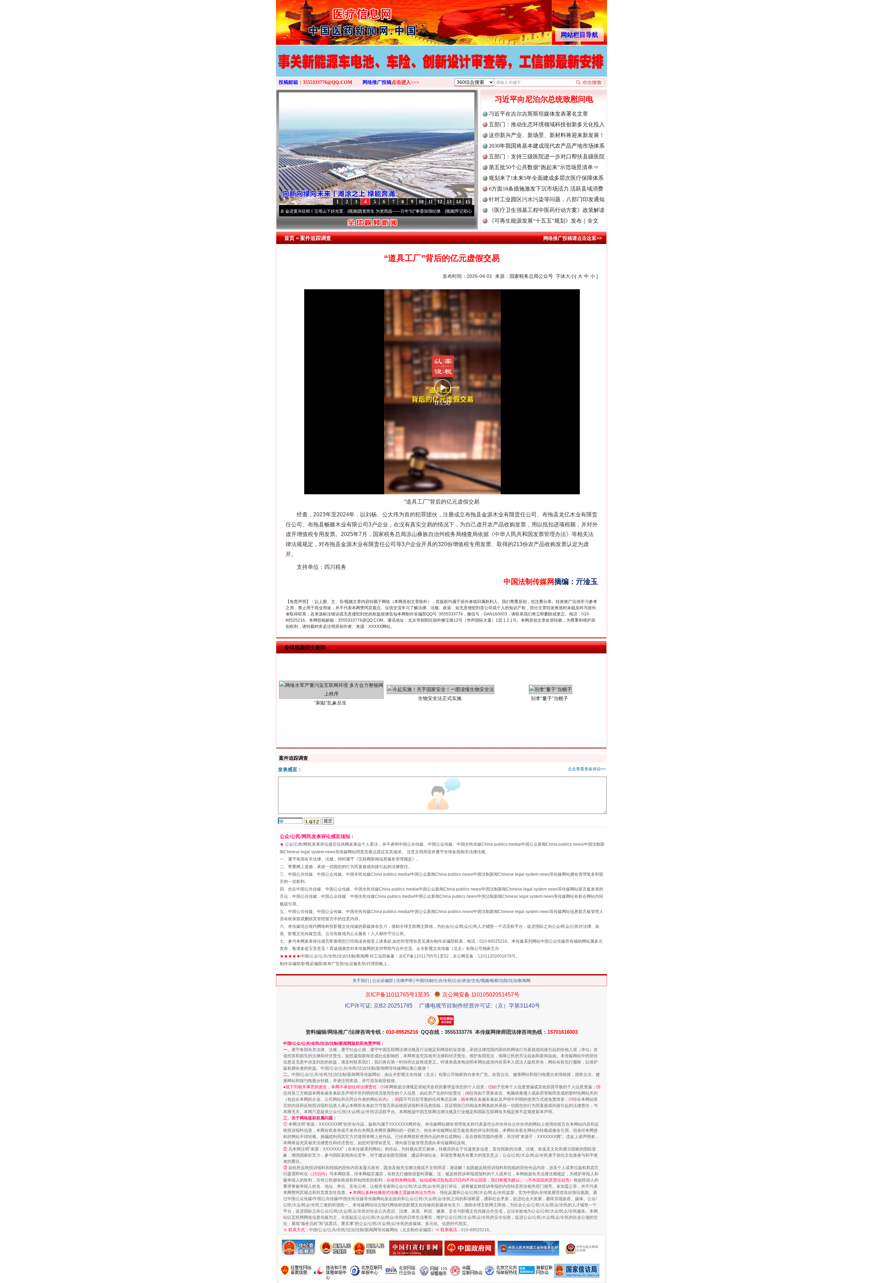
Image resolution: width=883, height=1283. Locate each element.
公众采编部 (382, 980)
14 (458, 201)
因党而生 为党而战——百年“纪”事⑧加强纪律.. (352, 211)
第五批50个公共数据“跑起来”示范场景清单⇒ (543, 167)
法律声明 (404, 980)
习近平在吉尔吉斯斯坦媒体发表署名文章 (538, 114)
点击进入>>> (405, 82)
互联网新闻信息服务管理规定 (385, 859)
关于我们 (361, 980)
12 (439, 201)
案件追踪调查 (315, 238)
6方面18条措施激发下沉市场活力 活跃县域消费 (546, 189)
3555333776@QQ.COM (327, 82)
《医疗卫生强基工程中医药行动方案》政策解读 (547, 210)
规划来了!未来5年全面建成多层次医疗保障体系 (546, 178)
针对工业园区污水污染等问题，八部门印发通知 (547, 199)
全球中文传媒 (333, 20)
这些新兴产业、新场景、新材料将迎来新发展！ (547, 135)
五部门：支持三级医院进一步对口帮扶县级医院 (547, 156)
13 (449, 201)
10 (421, 201)
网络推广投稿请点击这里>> (572, 238)
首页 (289, 238)
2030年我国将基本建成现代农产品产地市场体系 (547, 146)
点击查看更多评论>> (587, 769)
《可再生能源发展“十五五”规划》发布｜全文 (543, 221)
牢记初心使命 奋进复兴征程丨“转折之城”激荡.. (450, 211)
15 (467, 201)
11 (430, 201)
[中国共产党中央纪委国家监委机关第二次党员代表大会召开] (441, 68)
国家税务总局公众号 (531, 276)
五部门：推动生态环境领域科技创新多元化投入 (547, 124)
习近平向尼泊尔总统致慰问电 (544, 99)
